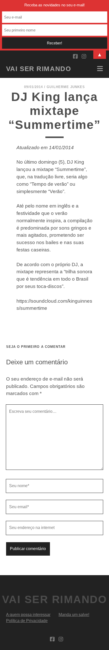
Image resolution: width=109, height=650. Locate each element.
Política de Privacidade (27, 621)
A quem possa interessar (28, 614)
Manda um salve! (74, 614)
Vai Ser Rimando (38, 69)
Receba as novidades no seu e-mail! (54, 5)
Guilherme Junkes (66, 87)
